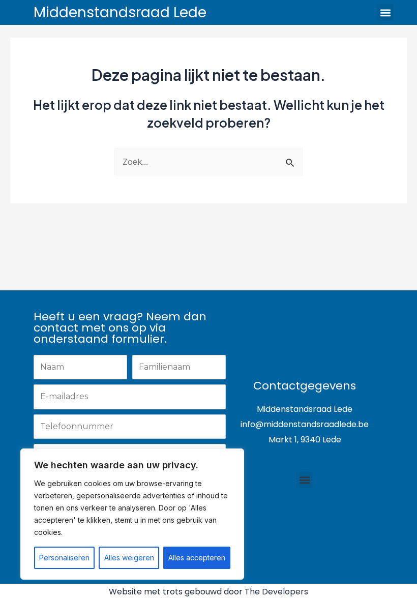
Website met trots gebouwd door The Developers (208, 591)
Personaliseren (64, 557)
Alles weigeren (129, 557)
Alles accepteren (196, 557)
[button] (385, 12)
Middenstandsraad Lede (120, 12)
